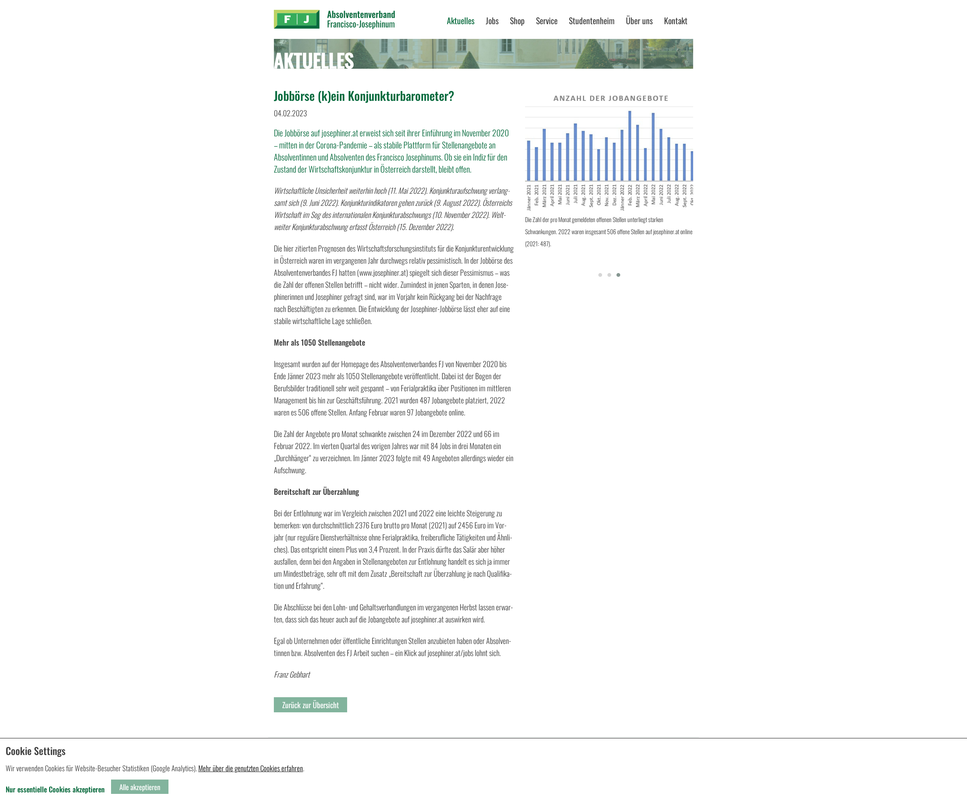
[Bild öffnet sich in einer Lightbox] (609, 151)
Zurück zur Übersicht (310, 704)
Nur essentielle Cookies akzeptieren (55, 789)
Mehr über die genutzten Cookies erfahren (250, 768)
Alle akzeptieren (139, 786)
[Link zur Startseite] (334, 19)
